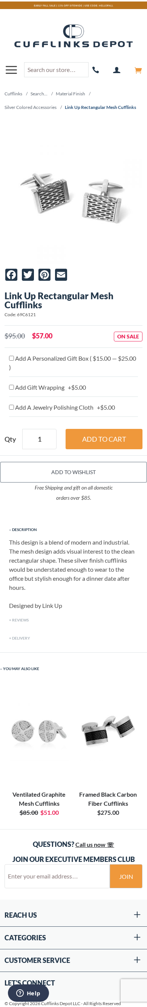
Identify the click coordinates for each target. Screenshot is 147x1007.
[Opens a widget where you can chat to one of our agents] (28, 993)
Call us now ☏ (94, 844)
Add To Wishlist (73, 472)
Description (24, 529)
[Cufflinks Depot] (73, 36)
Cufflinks (13, 93)
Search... (39, 93)
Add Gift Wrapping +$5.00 (50, 387)
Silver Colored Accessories (31, 107)
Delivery (21, 638)
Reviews (20, 620)
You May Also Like (21, 668)
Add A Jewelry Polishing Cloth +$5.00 (64, 407)
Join (126, 876)
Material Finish (70, 93)
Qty (10, 439)
